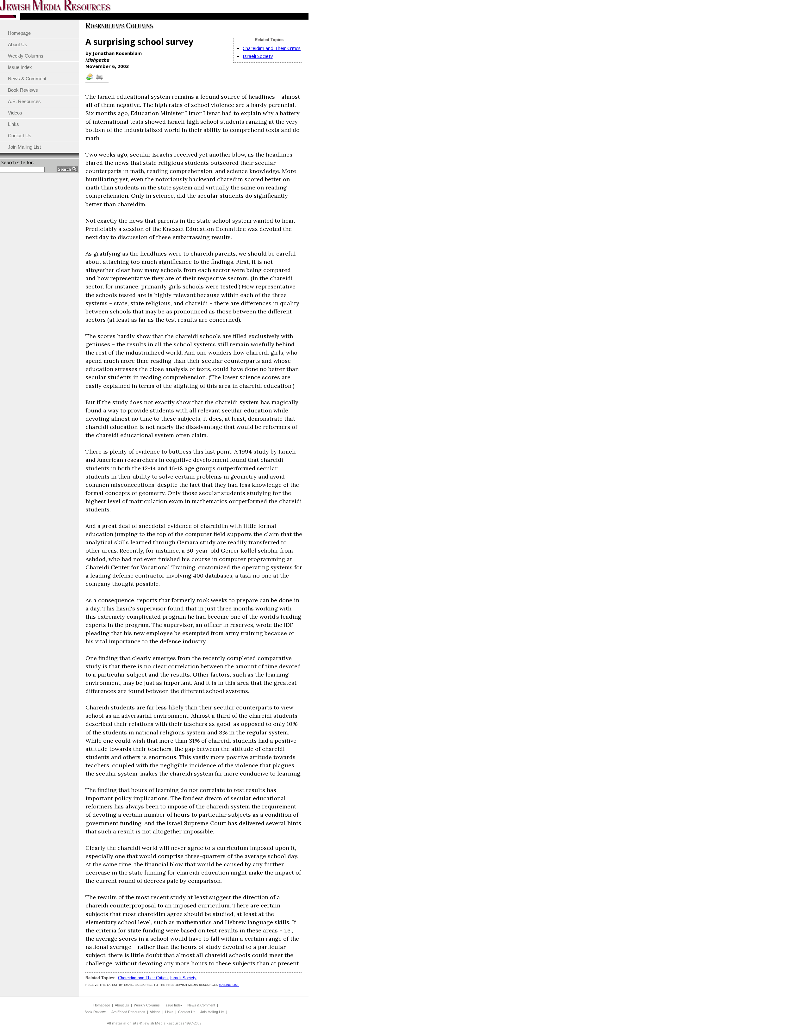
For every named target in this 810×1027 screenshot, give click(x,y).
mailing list (229, 984)
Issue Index (174, 1005)
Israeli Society (258, 56)
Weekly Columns (147, 1005)
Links (169, 1012)
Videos (155, 1012)
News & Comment (201, 1005)
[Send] (90, 79)
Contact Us (187, 1012)
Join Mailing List (212, 1012)
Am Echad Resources (128, 1012)
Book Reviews (95, 1012)
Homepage (101, 1005)
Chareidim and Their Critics (272, 48)
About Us (122, 1005)
